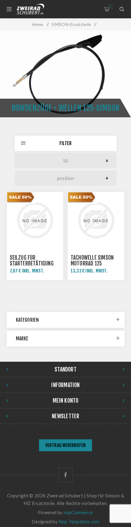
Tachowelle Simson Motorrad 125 (92, 260)
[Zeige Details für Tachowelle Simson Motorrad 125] (96, 220)
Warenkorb (110, 6)
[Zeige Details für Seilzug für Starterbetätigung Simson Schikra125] (35, 220)
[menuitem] (65, 445)
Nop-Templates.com (78, 521)
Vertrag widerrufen (65, 445)
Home (38, 24)
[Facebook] (65, 475)
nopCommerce (78, 512)
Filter (65, 143)
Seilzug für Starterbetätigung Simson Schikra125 (32, 263)
